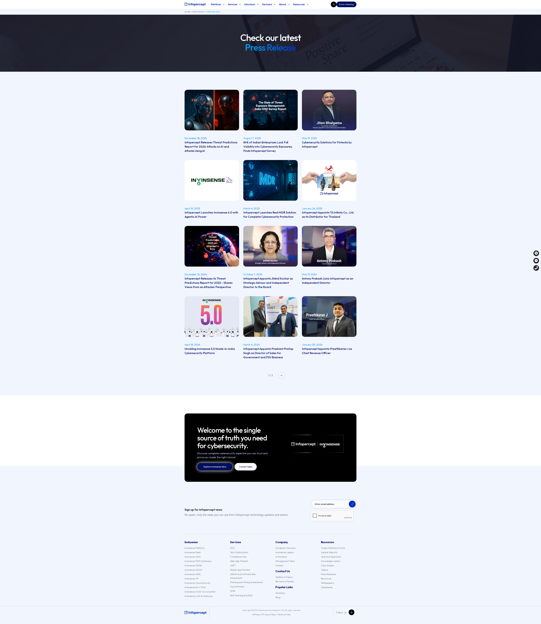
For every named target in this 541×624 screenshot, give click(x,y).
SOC (232, 548)
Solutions (280, 593)
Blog (277, 597)
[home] (195, 4)
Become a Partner (284, 581)
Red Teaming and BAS (241, 595)
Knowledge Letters (330, 561)
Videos (324, 569)
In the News (281, 556)
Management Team (285, 561)
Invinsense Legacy (284, 552)
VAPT (233, 565)
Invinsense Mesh (193, 552)
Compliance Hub (238, 556)
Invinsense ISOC (193, 556)
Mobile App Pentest (240, 569)
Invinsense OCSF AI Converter (200, 591)
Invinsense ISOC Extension (198, 561)
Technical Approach (331, 556)
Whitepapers (327, 583)
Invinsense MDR (192, 574)
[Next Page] (281, 375)
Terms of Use (284, 614)
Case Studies (327, 565)
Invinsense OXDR (193, 565)
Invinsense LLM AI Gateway (199, 596)
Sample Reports (329, 552)
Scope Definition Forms (333, 548)
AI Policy (256, 614)
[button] (217, 4)
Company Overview (285, 548)
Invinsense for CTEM (195, 587)
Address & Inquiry (284, 577)
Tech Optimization (239, 552)
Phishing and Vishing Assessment (246, 582)
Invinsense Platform (195, 548)
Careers (279, 565)
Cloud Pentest (237, 586)
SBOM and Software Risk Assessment (243, 576)
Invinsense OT (192, 578)
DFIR (232, 591)
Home (187, 12)
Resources (199, 12)
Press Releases (328, 574)
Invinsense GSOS (193, 569)
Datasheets (327, 587)
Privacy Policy (269, 614)
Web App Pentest (239, 561)
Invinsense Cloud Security (197, 583)
